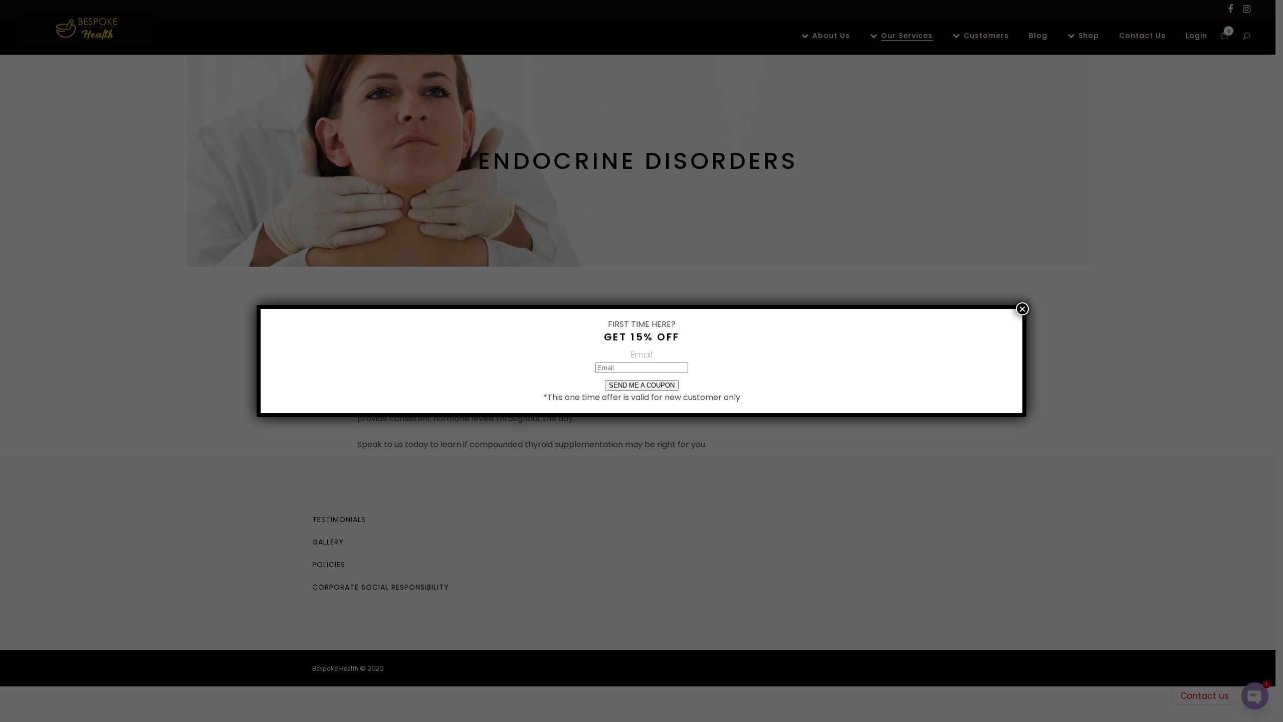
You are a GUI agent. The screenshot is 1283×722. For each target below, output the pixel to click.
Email (641, 354)
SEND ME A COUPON (642, 385)
